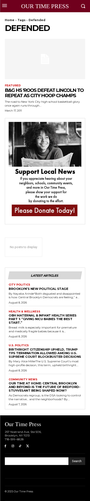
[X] (27, 446)
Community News (23, 379)
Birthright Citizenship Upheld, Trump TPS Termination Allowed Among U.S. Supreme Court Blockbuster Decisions (45, 352)
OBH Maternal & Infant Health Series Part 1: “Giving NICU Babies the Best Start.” (43, 318)
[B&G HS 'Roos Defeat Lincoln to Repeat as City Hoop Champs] (45, 59)
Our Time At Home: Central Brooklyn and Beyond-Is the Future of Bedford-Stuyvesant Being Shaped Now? (44, 386)
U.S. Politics (19, 345)
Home (9, 20)
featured (13, 85)
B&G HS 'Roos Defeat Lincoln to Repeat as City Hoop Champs (44, 92)
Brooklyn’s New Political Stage (38, 289)
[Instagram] (12, 446)
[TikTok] (20, 446)
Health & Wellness (24, 311)
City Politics (19, 284)
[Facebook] (5, 446)
